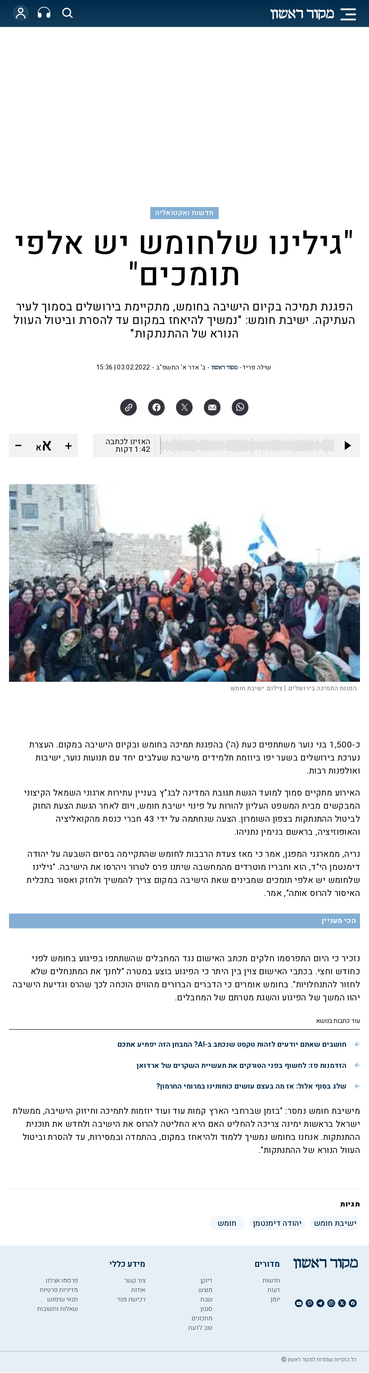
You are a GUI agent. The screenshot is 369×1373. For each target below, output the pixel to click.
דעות (273, 1290)
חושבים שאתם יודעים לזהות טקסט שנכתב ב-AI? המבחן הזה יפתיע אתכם (231, 1044)
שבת (206, 1299)
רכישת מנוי (131, 1299)
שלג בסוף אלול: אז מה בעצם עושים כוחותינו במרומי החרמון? (251, 1086)
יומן (275, 1299)
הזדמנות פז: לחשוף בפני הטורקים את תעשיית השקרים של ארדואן (241, 1065)
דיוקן (206, 1280)
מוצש (205, 1290)
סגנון (206, 1309)
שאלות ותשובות (57, 1309)
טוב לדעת (200, 1327)
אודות (138, 1290)
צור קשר (134, 1280)
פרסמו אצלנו (61, 1280)
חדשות (271, 1280)
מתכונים (202, 1318)
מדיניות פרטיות (59, 1290)
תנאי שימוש (62, 1299)
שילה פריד (256, 367)
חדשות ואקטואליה (184, 212)
